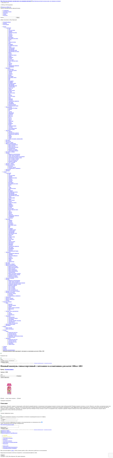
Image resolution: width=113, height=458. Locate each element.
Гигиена (5, 348)
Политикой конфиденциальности (38, 363)
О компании (6, 10)
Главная (5, 346)
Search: (2, 17)
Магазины (5, 12)
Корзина (5, 23)
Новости (5, 439)
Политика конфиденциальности (10, 447)
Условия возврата (7, 440)
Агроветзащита (9, 369)
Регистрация (6, 24)
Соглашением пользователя (48, 363)
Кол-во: (2, 375)
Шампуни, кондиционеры (9, 350)
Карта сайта (5, 445)
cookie (12, 450)
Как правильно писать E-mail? (7, 424)
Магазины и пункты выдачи (10, 442)
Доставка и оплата (7, 11)
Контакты (5, 15)
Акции (4, 14)
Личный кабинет (7, 22)
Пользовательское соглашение (10, 448)
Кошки (4, 347)
